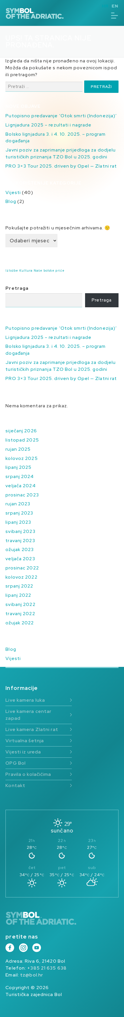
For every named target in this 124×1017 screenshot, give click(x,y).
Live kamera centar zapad (28, 714)
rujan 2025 (18, 449)
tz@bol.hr (31, 975)
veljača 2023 (20, 559)
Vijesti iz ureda (23, 752)
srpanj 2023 (19, 513)
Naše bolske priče (49, 270)
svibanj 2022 (20, 604)
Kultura (26, 270)
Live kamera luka (25, 700)
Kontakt (15, 785)
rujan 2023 (17, 504)
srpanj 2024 (19, 476)
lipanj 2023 (18, 522)
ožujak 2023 (19, 549)
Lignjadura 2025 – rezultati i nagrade (48, 125)
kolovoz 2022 (21, 577)
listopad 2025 (22, 440)
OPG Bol (15, 763)
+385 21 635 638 (47, 968)
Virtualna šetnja (24, 741)
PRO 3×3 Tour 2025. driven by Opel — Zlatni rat (61, 166)
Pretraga (17, 288)
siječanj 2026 (21, 431)
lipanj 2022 (18, 595)
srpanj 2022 (19, 586)
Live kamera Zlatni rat (31, 729)
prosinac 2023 (22, 495)
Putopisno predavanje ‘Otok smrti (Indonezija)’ (61, 116)
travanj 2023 (20, 541)
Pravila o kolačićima (28, 774)
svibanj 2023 (20, 531)
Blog (10, 201)
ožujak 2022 (19, 623)
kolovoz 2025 (21, 458)
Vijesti (13, 192)
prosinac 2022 (22, 568)
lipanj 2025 (18, 467)
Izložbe (11, 270)
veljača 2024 (20, 486)
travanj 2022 (20, 614)
